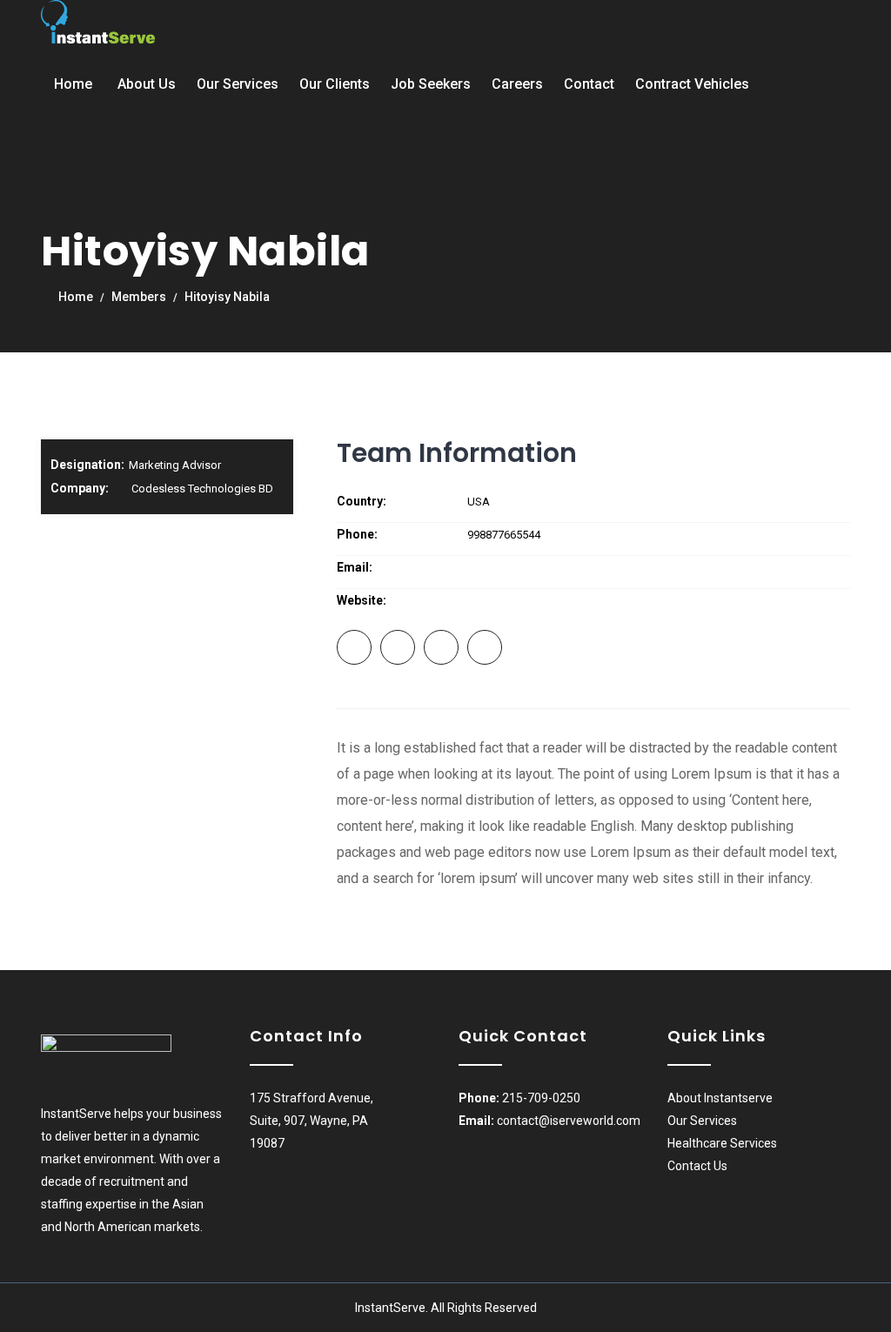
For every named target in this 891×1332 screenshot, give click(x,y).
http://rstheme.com (516, 600)
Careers (517, 84)
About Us (146, 84)
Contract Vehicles (692, 84)
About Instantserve (720, 1098)
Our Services (237, 84)
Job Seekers (431, 84)
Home (73, 84)
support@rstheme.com (528, 567)
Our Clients (334, 84)
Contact (589, 84)
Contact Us (697, 1166)
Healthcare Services (722, 1143)
